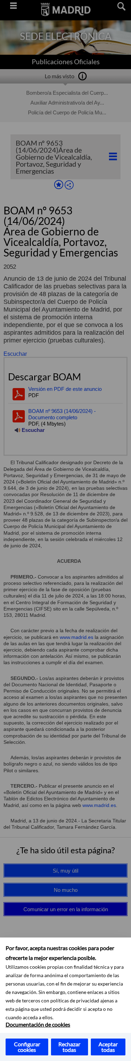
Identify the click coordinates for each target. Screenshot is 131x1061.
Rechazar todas (69, 1047)
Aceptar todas (108, 1047)
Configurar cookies (27, 1047)
